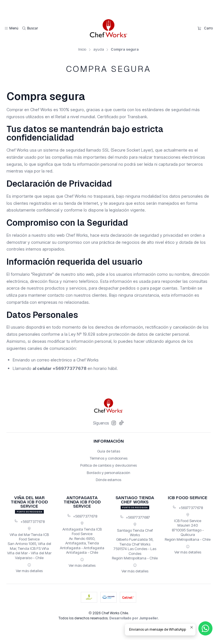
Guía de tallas (108, 451)
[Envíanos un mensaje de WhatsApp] (205, 628)
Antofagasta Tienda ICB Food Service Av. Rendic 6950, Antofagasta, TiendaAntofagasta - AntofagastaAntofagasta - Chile (82, 541)
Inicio (82, 49)
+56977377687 (138, 517)
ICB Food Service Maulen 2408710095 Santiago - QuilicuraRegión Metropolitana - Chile (188, 530)
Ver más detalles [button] (29, 570)
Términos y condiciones (108, 458)
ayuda (98, 49)
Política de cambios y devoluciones (108, 465)
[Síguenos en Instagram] (113, 423)
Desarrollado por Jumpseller (133, 618)
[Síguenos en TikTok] (121, 423)
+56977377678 (32, 521)
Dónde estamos (108, 479)
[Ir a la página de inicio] (108, 28)
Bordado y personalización (108, 472)
